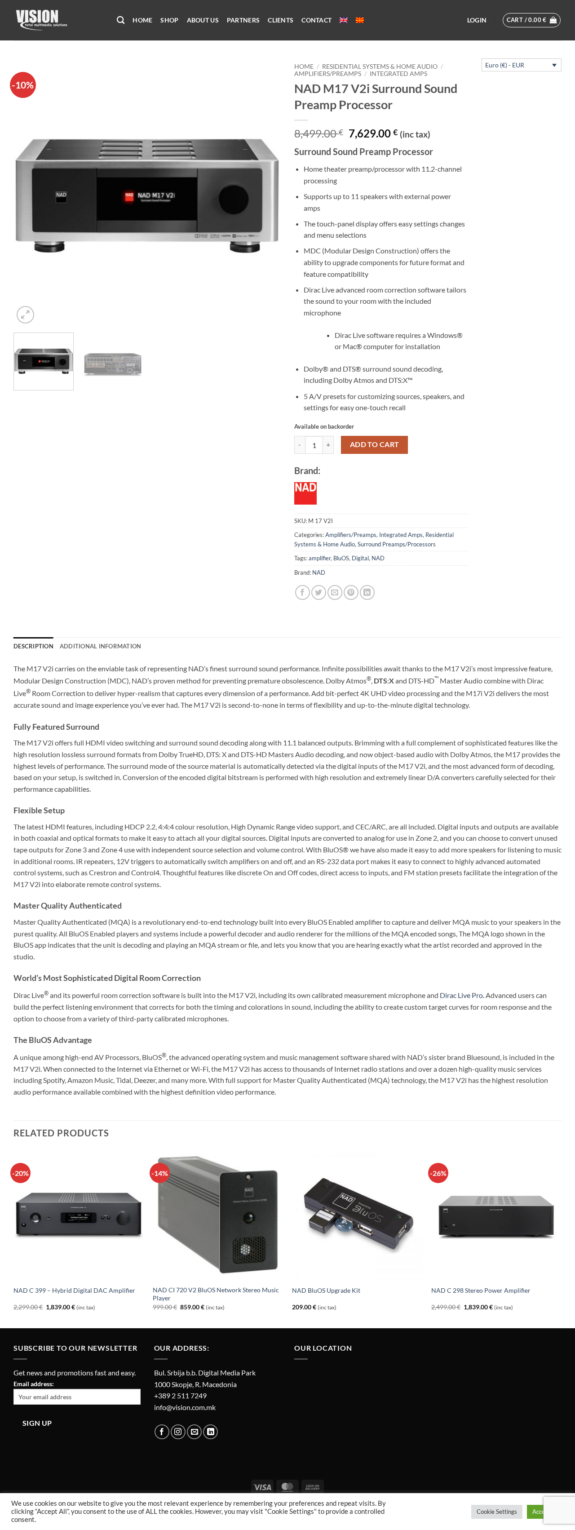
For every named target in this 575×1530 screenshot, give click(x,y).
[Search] (120, 20)
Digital (360, 558)
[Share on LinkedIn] (367, 592)
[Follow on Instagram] (178, 1431)
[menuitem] (344, 20)
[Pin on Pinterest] (351, 592)
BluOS (341, 558)
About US (203, 20)
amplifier (320, 558)
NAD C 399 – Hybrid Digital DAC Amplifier (74, 1290)
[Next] (264, 192)
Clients (280, 20)
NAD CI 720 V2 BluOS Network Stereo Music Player (216, 1294)
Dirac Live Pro (461, 995)
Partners (243, 20)
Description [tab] (33, 646)
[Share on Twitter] (318, 592)
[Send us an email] (194, 1431)
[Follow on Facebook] (162, 1431)
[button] (477, 20)
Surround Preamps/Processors (397, 544)
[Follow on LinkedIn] (210, 1431)
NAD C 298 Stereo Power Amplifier (481, 1290)
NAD (378, 558)
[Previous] (30, 192)
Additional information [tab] (101, 646)
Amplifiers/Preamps (327, 73)
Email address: (33, 1384)
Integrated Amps (398, 73)
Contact (316, 20)
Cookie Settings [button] (497, 1511)
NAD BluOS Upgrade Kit (326, 1290)
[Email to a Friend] (334, 592)
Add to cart (374, 444)
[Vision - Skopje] (58, 20)
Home (142, 20)
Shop (169, 20)
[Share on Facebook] (302, 592)
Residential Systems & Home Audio (380, 66)
